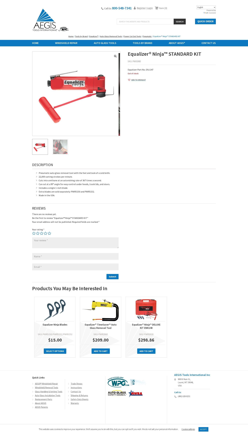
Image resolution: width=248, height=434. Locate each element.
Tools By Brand (142, 43)
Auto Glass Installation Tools (47, 395)
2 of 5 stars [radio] (37, 233)
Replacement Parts (43, 399)
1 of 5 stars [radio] (34, 233)
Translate (212, 12)
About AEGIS (40, 403)
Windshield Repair (66, 43)
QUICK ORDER (205, 21)
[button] (115, 56)
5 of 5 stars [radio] (49, 233)
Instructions (76, 387)
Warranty (75, 403)
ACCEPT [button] (203, 429)
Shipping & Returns (79, 395)
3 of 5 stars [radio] (41, 233)
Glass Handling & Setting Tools (48, 391)
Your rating (38, 229)
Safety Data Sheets (79, 399)
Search (180, 21)
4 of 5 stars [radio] (45, 233)
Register (141, 8)
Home (35, 43)
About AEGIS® (177, 43)
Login (150, 8)
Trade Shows (76, 383)
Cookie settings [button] (188, 429)
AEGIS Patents (41, 407)
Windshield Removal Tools (46, 387)
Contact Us (209, 43)
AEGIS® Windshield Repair (46, 383)
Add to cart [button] (100, 351)
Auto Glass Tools (105, 43)
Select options (55, 351)
